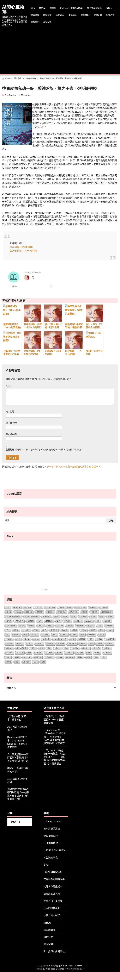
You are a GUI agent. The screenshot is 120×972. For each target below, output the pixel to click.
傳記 (29, 653)
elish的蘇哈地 (51, 843)
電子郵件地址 (12, 423)
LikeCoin (89, 621)
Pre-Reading (10, 95)
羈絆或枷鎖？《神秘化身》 (24, 251)
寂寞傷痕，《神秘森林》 (22, 247)
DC (7, 634)
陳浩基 (93, 616)
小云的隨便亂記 (52, 908)
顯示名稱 (10, 411)
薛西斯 (22, 625)
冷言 (44, 630)
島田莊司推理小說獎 (31, 616)
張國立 (84, 630)
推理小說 (17, 607)
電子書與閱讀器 (94, 8)
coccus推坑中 (51, 836)
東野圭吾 (94, 612)
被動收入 (70, 657)
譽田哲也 (86, 648)
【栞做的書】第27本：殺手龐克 (16, 718)
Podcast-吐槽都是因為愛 (71, 8)
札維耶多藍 (110, 639)
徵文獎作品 (61, 612)
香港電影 (54, 630)
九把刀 (33, 648)
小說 (7, 607)
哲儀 (43, 662)
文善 (39, 621)
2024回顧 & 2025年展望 (17, 728)
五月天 (109, 8)
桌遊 (49, 648)
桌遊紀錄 (47, 22)
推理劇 (110, 616)
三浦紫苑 (9, 639)
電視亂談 (98, 15)
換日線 (47, 922)
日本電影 (104, 607)
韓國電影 (82, 639)
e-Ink (74, 616)
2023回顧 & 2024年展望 (17, 780)
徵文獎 (27, 639)
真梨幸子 (49, 653)
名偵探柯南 (19, 621)
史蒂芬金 (91, 625)
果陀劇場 (9, 653)
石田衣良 (20, 653)
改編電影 (93, 607)
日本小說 (38, 607)
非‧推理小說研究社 (54, 951)
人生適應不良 (51, 857)
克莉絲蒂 (60, 625)
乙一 (7, 630)
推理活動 (40, 612)
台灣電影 (68, 621)
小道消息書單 (10, 625)
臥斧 (58, 621)
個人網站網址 (12, 434)
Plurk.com (44, 589)
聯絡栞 (53, 8)
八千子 (29, 644)
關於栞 (42, 8)
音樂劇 (59, 653)
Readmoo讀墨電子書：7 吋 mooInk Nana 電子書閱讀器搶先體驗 (17, 742)
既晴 (91, 644)
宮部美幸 (83, 616)
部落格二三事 (106, 612)
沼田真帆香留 (21, 648)
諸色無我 (48, 937)
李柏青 (16, 630)
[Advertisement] (60, 50)
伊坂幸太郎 (74, 612)
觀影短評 (78, 621)
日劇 (101, 616)
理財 (41, 648)
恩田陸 (65, 616)
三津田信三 (49, 657)
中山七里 (65, 630)
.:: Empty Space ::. (53, 821)
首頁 (33, 8)
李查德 (60, 657)
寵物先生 (49, 621)
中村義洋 (45, 634)
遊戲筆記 (35, 22)
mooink (70, 625)
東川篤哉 (75, 648)
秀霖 (101, 630)
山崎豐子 (39, 644)
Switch (74, 634)
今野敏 (100, 644)
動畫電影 (31, 621)
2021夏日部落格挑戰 (13, 616)
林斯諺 (74, 630)
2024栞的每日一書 (60, 639)
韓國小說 (46, 639)
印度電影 (107, 653)
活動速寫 (60, 15)
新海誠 (97, 653)
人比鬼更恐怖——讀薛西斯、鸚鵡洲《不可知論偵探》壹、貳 (17, 757)
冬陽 (46, 865)
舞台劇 (8, 621)
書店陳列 (50, 612)
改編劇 (56, 616)
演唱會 (31, 625)
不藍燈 (36, 630)
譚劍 (88, 657)
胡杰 (82, 634)
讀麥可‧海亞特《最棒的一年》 (17, 770)
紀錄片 (50, 625)
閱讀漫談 (47, 15)
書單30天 (29, 612)
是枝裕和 (64, 634)
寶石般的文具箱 (52, 893)
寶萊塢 (8, 662)
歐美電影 (38, 653)
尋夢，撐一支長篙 (53, 901)
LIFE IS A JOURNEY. (55, 850)
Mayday (18, 612)
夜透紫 (99, 639)
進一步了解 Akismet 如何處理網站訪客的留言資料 (72, 466)
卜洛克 (93, 630)
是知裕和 (26, 662)
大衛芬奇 (61, 644)
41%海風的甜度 (52, 828)
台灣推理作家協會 (65, 607)
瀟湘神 (80, 657)
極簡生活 (38, 657)
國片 (98, 621)
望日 (35, 662)
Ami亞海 (20, 644)
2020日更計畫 (80, 607)
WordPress (50, 969)
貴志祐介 (80, 653)
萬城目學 (50, 644)
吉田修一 (109, 625)
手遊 (18, 639)
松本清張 (35, 634)
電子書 (84, 612)
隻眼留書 (48, 944)
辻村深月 (26, 630)
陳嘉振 (83, 644)
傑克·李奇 (27, 657)
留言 (8, 386)
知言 (17, 662)
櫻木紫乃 (9, 648)
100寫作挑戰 (50, 607)
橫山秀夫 (9, 644)
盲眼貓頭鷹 (49, 930)
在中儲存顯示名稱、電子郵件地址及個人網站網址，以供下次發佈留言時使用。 (45, 450)
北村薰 (102, 634)
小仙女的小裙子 (52, 915)
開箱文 (57, 648)
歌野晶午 (110, 644)
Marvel (36, 639)
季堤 (104, 657)
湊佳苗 (40, 625)
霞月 (91, 639)
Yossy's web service (75, 969)
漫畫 (25, 634)
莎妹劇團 (92, 634)
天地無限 (80, 625)
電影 (89, 653)
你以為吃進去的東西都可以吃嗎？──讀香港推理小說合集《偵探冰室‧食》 (18, 794)
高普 (72, 639)
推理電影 (46, 616)
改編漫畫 (107, 621)
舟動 (96, 657)
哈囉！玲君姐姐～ (53, 886)
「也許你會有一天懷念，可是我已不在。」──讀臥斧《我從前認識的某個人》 (55, 757)
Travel (110, 630)
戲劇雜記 (85, 15)
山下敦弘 (97, 648)
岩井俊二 (107, 648)
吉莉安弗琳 (72, 644)
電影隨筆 (72, 15)
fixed (54, 634)
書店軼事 (35, 15)
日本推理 (16, 634)
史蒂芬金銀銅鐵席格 (54, 879)
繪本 (66, 648)
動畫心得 (110, 15)
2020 (8, 657)
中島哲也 (69, 653)
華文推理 (28, 607)
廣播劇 (17, 657)
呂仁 (100, 625)
